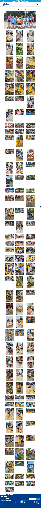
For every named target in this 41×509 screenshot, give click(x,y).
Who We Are (16, 499)
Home (15, 498)
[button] (32, 1)
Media (15, 502)
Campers (16, 500)
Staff (15, 501)
